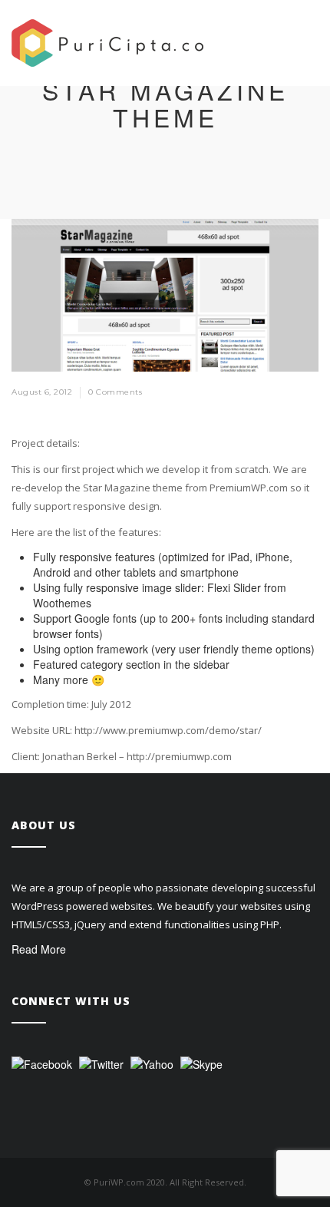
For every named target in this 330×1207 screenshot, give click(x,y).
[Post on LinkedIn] (300, 393)
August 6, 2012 (42, 392)
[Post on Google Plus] (311, 393)
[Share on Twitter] (289, 393)
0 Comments (115, 392)
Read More (39, 949)
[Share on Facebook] (278, 393)
